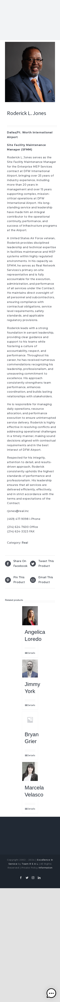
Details (31, 653)
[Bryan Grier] (30, 720)
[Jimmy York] (30, 668)
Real (25, 542)
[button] (51, 993)
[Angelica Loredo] (30, 615)
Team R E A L (30, 863)
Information (45, 867)
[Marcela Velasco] (30, 771)
